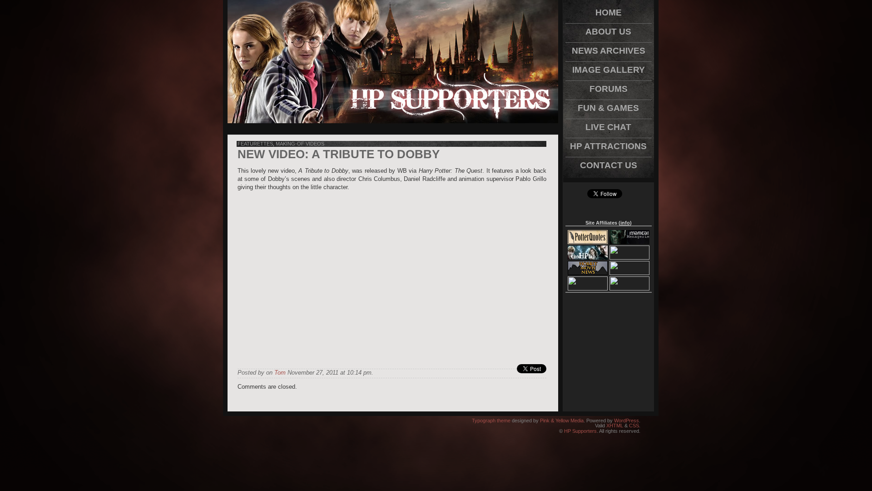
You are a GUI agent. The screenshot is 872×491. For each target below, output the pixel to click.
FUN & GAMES (608, 108)
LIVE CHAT (608, 127)
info (625, 222)
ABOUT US (608, 31)
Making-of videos (300, 143)
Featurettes (255, 143)
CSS (634, 425)
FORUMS (609, 89)
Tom (280, 372)
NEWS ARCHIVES (608, 50)
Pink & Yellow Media (562, 420)
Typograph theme (491, 420)
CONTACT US (608, 165)
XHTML (614, 425)
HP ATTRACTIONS (608, 146)
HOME (608, 12)
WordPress (626, 420)
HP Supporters (580, 431)
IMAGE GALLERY (608, 70)
